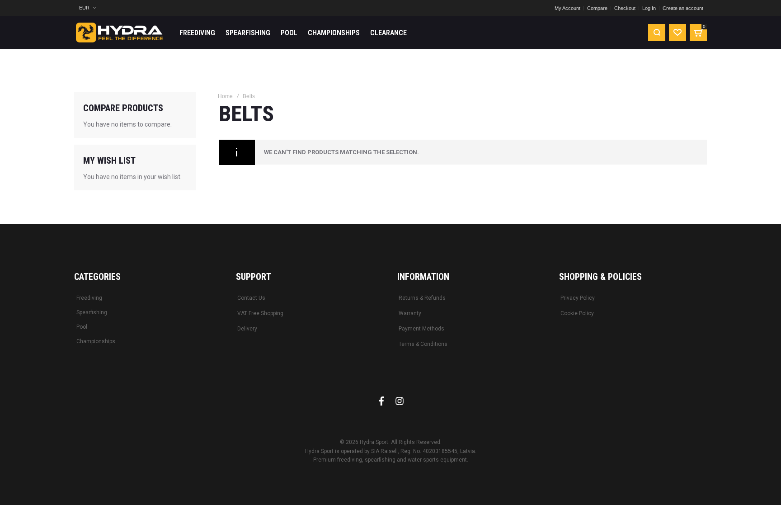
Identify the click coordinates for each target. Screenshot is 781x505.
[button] (87, 8)
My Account (567, 8)
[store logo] (119, 33)
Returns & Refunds (422, 298)
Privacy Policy (577, 298)
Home (225, 96)
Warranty (410, 313)
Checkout (624, 8)
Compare (597, 8)
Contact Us (251, 298)
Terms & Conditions (423, 344)
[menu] (405, 32)
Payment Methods (421, 329)
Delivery (247, 329)
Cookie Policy (577, 313)
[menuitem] (197, 32)
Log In (649, 8)
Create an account (683, 8)
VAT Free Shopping (260, 313)
